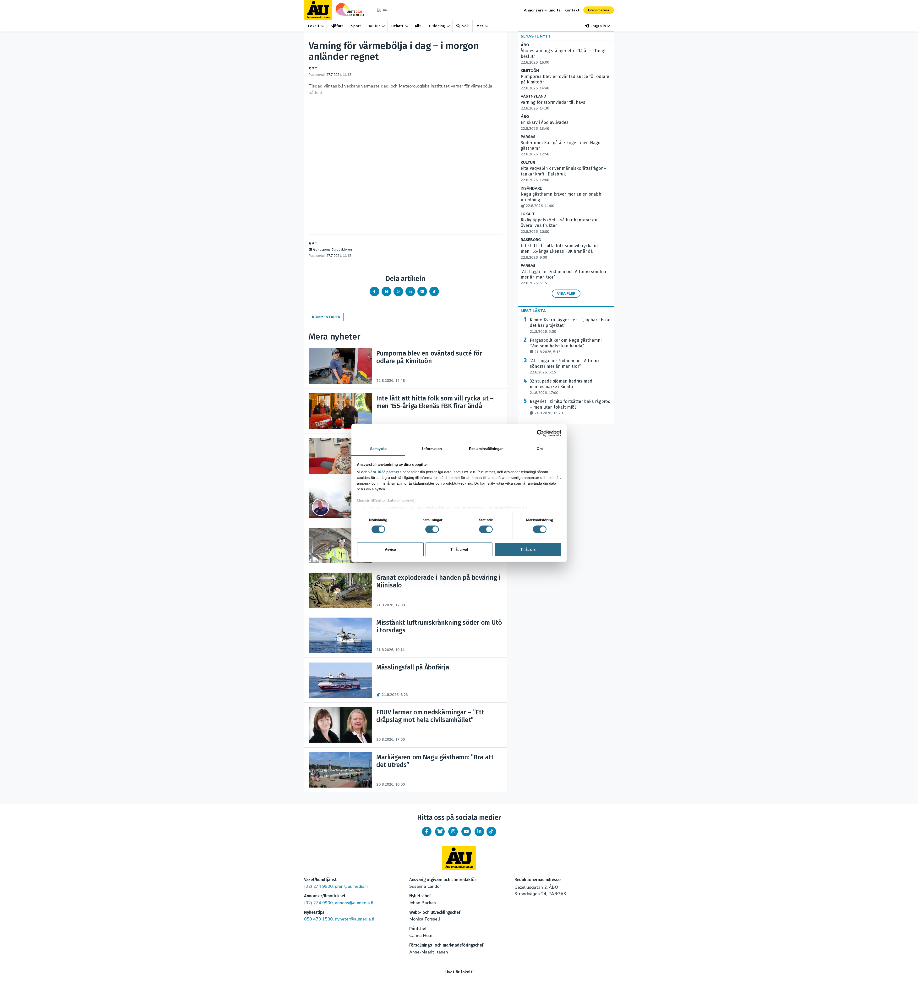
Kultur (374, 26)
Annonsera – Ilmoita (542, 10)
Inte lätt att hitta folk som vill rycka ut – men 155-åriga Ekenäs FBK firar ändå (561, 251)
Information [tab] (432, 449)
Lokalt (313, 26)
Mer (479, 26)
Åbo (525, 45)
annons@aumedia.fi (354, 903)
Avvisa (390, 549)
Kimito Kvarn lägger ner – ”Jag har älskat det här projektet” (570, 325)
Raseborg (531, 240)
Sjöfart (337, 26)
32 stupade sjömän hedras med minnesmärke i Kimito (561, 386)
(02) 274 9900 (318, 886)
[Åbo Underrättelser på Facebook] (427, 831)
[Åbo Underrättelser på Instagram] (453, 831)
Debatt (397, 26)
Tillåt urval (459, 549)
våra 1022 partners (384, 472)
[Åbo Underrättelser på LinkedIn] (479, 831)
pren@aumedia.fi (351, 886)
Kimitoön (530, 71)
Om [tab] (540, 449)
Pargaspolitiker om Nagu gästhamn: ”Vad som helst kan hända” (566, 346)
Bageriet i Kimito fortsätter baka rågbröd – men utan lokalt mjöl (570, 407)
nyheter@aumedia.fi (354, 919)
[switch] (432, 529)
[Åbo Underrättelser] (459, 858)
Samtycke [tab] (378, 449)
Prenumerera (598, 10)
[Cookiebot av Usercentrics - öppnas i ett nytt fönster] (540, 433)
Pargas (528, 137)
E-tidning (437, 26)
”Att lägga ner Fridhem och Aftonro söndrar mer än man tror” (564, 366)
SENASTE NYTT (536, 36)
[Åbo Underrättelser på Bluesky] (440, 831)
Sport (356, 26)
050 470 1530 (318, 919)
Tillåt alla (527, 549)
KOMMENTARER (326, 317)
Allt (418, 26)
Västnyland (533, 96)
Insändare (531, 188)
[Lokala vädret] (379, 10)
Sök (465, 26)
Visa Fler (566, 293)
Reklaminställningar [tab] (486, 449)
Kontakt (571, 10)
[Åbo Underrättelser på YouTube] (466, 831)
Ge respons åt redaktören (332, 249)
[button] (597, 26)
